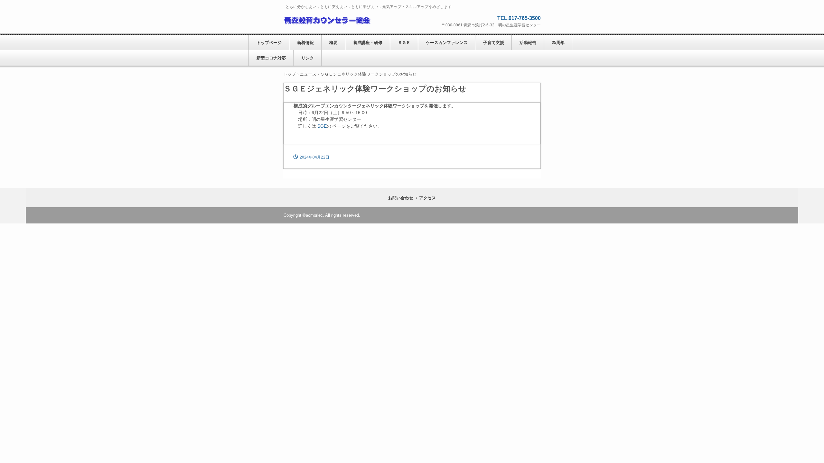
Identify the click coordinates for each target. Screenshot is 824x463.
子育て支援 (493, 42)
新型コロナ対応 (271, 58)
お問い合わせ (400, 198)
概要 (333, 42)
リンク (307, 58)
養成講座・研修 (367, 42)
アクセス (427, 198)
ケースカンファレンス (447, 42)
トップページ (269, 42)
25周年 (558, 42)
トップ (289, 74)
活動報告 (528, 42)
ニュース (308, 74)
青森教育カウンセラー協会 (326, 19)
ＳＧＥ (404, 42)
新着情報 (305, 42)
